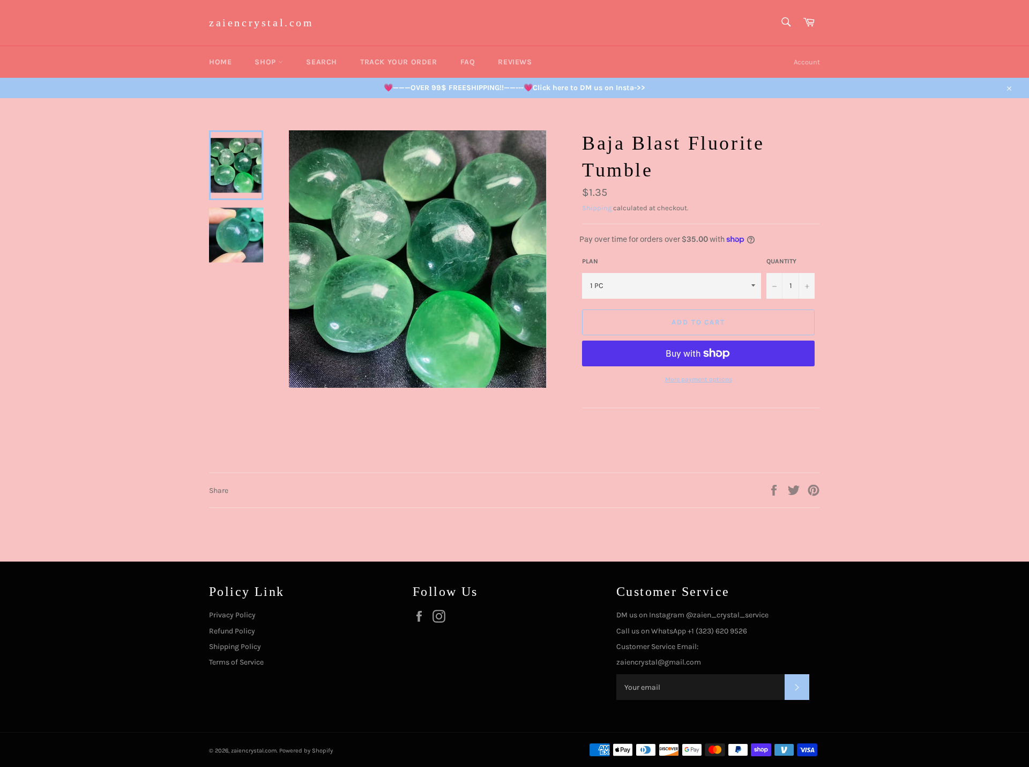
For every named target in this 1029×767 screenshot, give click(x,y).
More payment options (698, 379)
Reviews (515, 62)
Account (807, 62)
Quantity (781, 261)
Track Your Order (398, 62)
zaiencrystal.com (261, 22)
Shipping (597, 208)
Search (321, 62)
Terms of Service (236, 662)
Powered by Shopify (306, 750)
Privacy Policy (232, 615)
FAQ (467, 62)
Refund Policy (232, 631)
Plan (590, 261)
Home (220, 62)
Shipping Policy (235, 646)
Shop (266, 62)
